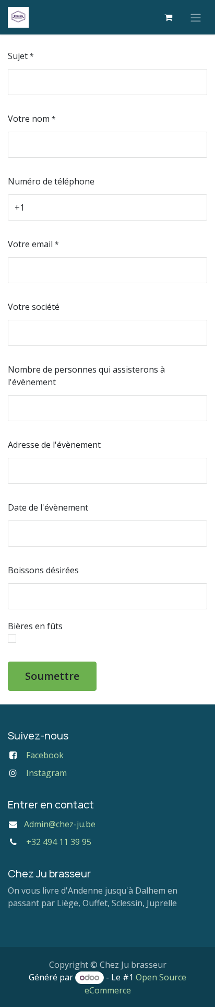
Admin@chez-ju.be (59, 824)
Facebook (45, 755)
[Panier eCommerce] (168, 17)
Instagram (46, 773)
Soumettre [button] (52, 676)
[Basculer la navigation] (195, 17)
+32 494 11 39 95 (58, 842)
